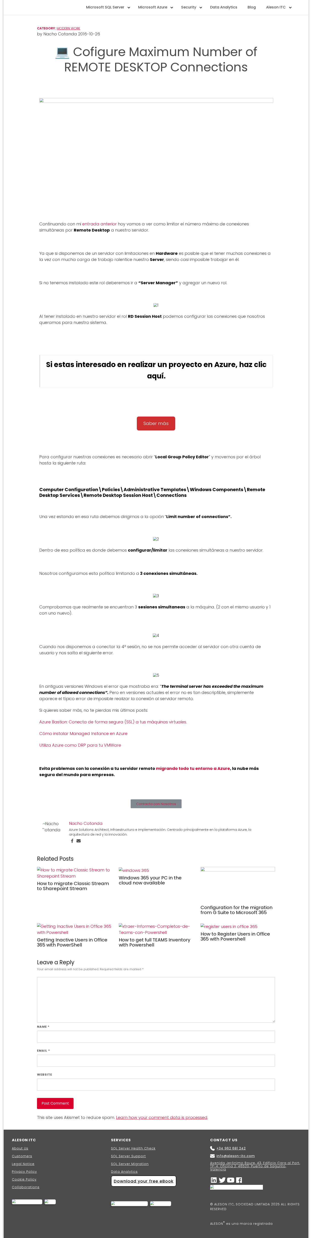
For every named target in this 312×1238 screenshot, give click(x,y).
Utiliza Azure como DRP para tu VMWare (80, 745)
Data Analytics (223, 7)
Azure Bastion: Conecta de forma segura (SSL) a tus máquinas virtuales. (113, 722)
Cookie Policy (24, 1179)
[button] (156, 803)
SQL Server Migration (130, 1164)
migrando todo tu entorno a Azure (193, 768)
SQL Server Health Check (133, 1148)
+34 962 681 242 (231, 1148)
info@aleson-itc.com (236, 1156)
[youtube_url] (231, 1180)
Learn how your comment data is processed (161, 1117)
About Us (20, 1148)
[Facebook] (72, 841)
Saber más (156, 423)
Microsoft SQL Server (105, 7)
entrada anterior (99, 224)
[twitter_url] (223, 1180)
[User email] (79, 841)
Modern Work (68, 28)
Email (43, 1050)
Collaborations (26, 1187)
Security (188, 7)
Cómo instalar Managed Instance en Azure (83, 733)
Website (44, 1074)
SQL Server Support (128, 1156)
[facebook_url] (239, 1180)
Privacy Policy (24, 1171)
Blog (252, 7)
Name (43, 1026)
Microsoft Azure (152, 7)
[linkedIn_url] (214, 1180)
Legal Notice (23, 1164)
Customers (22, 1156)
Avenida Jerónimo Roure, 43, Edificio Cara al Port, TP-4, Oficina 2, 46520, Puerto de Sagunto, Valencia (255, 1166)
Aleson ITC (276, 7)
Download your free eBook (144, 1181)
